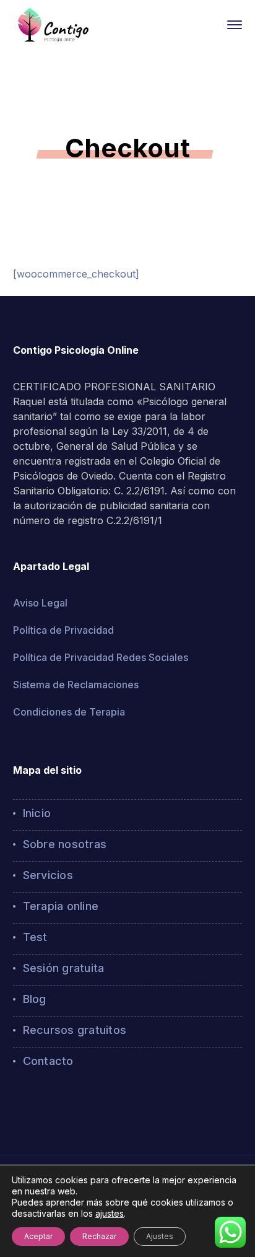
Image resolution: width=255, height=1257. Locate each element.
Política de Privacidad (63, 630)
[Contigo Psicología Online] (53, 23)
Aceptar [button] (38, 1236)
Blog (34, 998)
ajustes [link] (109, 1213)
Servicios (48, 875)
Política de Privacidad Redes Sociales (100, 657)
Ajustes (159, 1236)
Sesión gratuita (64, 968)
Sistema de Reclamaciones (76, 684)
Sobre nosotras (65, 844)
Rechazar (99, 1236)
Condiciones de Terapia (69, 712)
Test (35, 937)
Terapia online (61, 906)
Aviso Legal (40, 603)
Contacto (48, 1060)
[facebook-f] (16, 1104)
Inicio (37, 813)
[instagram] (35, 1104)
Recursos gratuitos (75, 1029)
